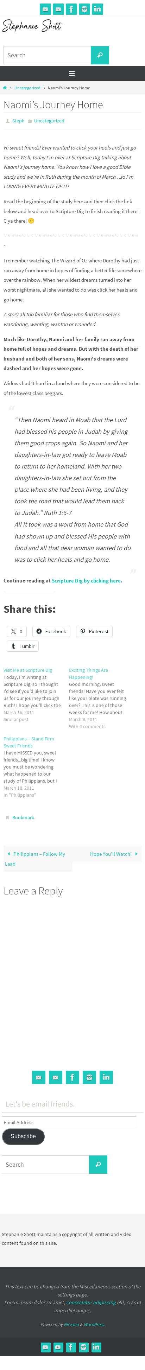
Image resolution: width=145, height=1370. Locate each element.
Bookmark (23, 815)
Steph (18, 120)
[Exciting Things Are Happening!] (101, 696)
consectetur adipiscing (91, 1299)
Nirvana (71, 1321)
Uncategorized (27, 87)
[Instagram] (84, 9)
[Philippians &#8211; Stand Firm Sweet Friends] (36, 765)
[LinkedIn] (97, 9)
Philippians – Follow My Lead (35, 855)
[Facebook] (71, 9)
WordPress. (94, 1321)
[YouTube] (45, 9)
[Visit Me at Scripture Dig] (36, 693)
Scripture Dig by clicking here (86, 579)
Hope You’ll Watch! (111, 850)
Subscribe (23, 1133)
